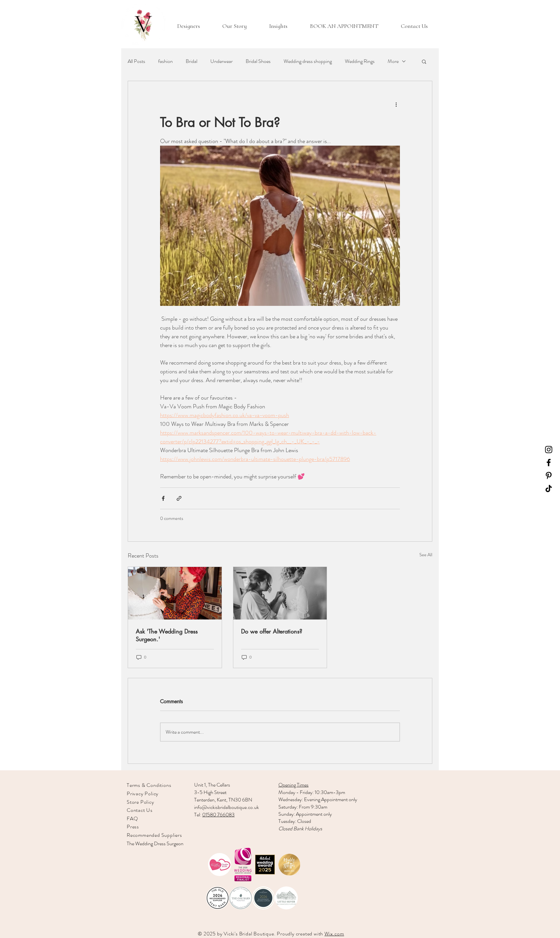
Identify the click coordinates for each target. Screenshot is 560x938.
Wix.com (334, 933)
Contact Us (140, 810)
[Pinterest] (549, 475)
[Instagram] (549, 449)
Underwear (221, 61)
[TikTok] (549, 488)
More (393, 61)
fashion (165, 61)
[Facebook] (549, 462)
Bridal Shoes (258, 61)
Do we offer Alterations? (271, 631)
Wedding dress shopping (308, 61)
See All (425, 554)
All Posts (136, 61)
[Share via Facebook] (163, 498)
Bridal (191, 61)
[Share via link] (179, 498)
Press (133, 826)
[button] (424, 61)
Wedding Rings (360, 61)
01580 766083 (218, 814)
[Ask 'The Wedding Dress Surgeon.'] (175, 593)
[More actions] (396, 104)
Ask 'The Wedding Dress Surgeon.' (167, 635)
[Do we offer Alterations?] (280, 593)
